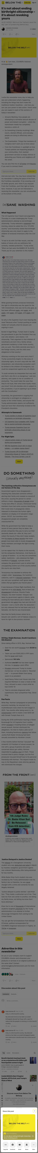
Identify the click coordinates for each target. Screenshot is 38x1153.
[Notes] (27, 1145)
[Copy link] (6, 1145)
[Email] (20, 1145)
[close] (34, 1110)
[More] (34, 1145)
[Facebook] (13, 1145)
